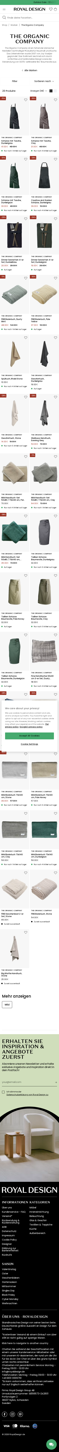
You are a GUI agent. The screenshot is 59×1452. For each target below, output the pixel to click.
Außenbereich (37, 1233)
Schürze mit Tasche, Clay (41, 142)
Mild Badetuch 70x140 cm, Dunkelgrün (42, 855)
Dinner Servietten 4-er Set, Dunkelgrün (42, 261)
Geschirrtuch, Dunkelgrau (37, 380)
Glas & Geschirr (38, 1220)
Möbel (33, 1207)
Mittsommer (9, 1286)
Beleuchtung (37, 1216)
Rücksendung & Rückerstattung (11, 1221)
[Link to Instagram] (12, 1414)
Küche (33, 1229)
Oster (5, 1273)
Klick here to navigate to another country (25, 1343)
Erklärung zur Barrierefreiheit (10, 1249)
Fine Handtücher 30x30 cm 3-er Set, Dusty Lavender (42, 677)
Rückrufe (7, 1255)
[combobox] (44, 81)
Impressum (8, 1235)
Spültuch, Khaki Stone (12, 379)
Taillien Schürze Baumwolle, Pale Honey (12, 618)
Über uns (7, 1207)
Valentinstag (9, 1269)
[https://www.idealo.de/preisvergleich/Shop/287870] (35, 1426)
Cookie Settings (29, 744)
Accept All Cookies (29, 736)
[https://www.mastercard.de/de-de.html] (15, 1426)
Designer (7, 1244)
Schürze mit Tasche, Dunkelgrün (11, 201)
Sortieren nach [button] (42, 81)
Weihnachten (9, 1303)
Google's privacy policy (31, 727)
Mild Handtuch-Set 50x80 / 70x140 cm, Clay (43, 499)
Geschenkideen (11, 1278)
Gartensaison (9, 1282)
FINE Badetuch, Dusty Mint (11, 320)
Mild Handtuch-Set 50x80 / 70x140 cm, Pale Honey (13, 499)
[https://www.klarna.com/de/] (25, 1426)
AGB (4, 1227)
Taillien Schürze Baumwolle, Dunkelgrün (13, 677)
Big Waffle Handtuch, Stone (11, 974)
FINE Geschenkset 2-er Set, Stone (12, 915)
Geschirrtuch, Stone (11, 438)
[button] (50, 9)
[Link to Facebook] (4, 1414)
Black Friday (8, 1295)
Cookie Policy (9, 1240)
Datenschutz (9, 1231)
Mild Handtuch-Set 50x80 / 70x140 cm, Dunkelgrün (10, 558)
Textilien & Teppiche (41, 1224)
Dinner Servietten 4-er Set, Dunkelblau (12, 261)
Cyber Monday (10, 1299)
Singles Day (8, 1290)
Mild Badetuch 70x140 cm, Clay (12, 855)
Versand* (7, 1216)
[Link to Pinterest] (20, 1414)
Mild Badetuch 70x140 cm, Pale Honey (42, 796)
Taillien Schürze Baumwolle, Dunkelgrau (42, 558)
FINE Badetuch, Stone (41, 914)
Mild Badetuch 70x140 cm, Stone (12, 796)
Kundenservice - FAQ (14, 1212)
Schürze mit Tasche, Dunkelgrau (11, 142)
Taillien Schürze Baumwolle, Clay (39, 618)
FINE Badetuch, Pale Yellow (40, 320)
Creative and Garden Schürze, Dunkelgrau (41, 201)
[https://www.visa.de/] (6, 1426)
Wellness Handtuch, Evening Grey (41, 439)
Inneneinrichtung (39, 1212)
